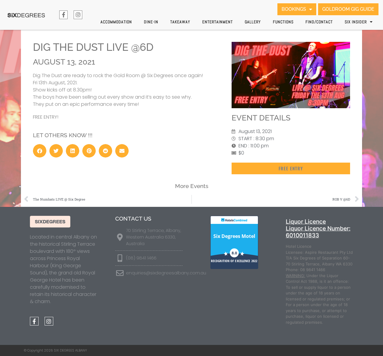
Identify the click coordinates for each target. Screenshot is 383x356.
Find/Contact (319, 22)
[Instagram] (78, 14)
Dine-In (151, 22)
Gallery (253, 22)
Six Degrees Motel (234, 236)
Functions (283, 22)
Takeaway (180, 22)
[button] (39, 151)
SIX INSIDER (356, 22)
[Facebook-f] (63, 14)
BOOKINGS (294, 9)
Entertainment (217, 22)
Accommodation (116, 22)
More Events (191, 186)
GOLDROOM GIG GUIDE (348, 9)
